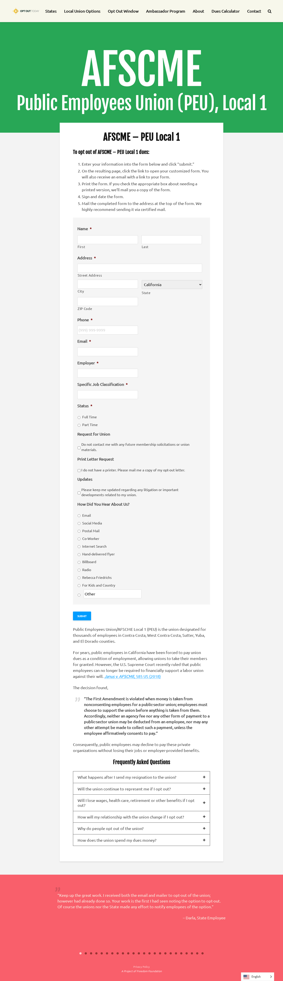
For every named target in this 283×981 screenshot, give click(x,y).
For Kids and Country (98, 585)
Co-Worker (90, 538)
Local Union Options (82, 11)
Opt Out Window (123, 11)
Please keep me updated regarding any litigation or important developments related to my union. (129, 492)
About (198, 11)
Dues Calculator (226, 11)
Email (86, 515)
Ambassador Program (165, 11)
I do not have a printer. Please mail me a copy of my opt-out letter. (133, 470)
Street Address (90, 275)
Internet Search (94, 546)
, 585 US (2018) (132, 676)
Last (145, 247)
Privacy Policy (141, 966)
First (81, 247)
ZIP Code (85, 308)
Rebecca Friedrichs (97, 577)
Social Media (92, 523)
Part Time (90, 424)
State (146, 293)
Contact (254, 11)
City (81, 291)
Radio (86, 569)
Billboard (89, 561)
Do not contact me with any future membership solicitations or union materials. (135, 447)
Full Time (89, 417)
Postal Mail (90, 530)
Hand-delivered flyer (98, 554)
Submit (82, 616)
